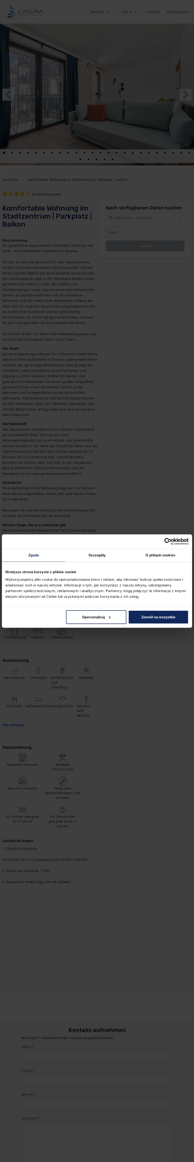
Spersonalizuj (93, 617)
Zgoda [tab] (33, 555)
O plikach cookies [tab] (160, 555)
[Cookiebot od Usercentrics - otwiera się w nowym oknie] (168, 541)
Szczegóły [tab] (97, 555)
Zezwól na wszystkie (158, 617)
